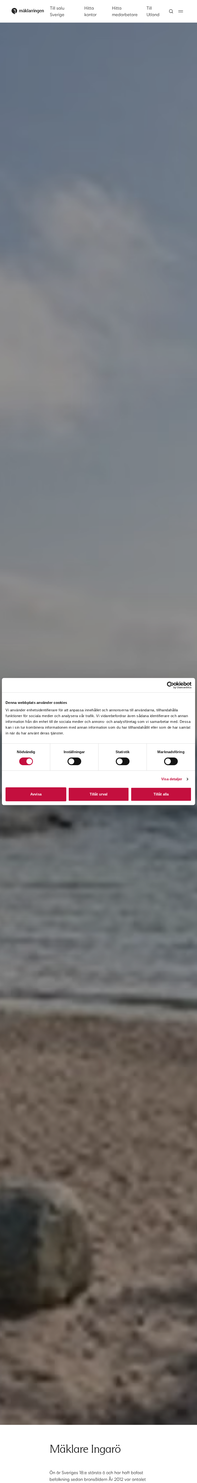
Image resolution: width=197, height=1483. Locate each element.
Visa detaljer (171, 779)
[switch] (74, 761)
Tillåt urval (98, 794)
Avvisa (36, 794)
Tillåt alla (161, 794)
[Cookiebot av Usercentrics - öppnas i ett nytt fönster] (170, 685)
